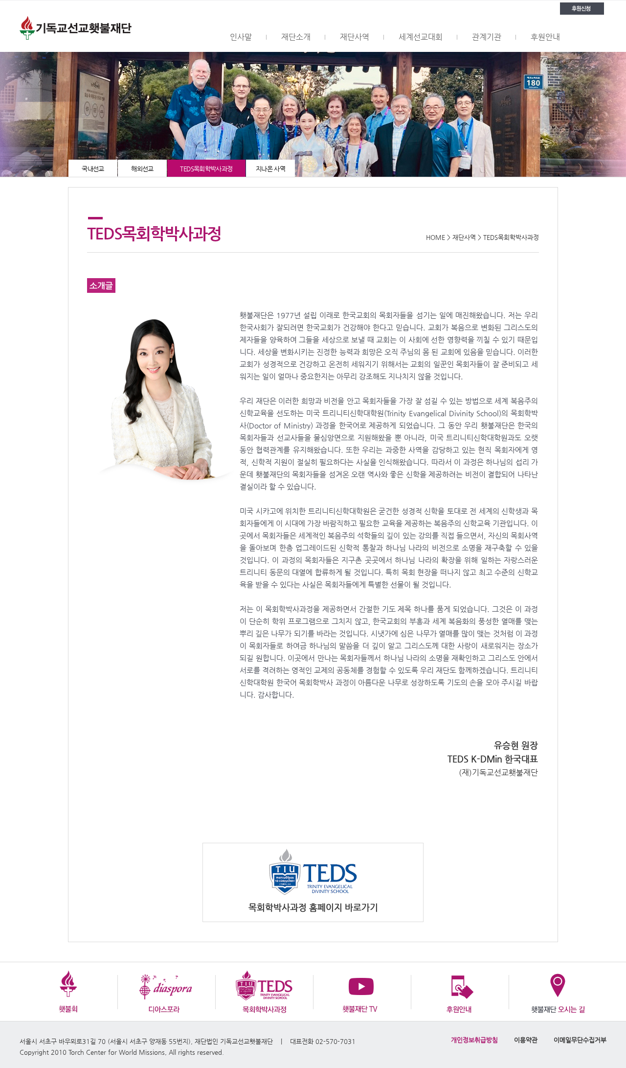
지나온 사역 (270, 168)
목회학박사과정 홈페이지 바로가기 (313, 907)
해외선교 (142, 168)
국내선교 (93, 168)
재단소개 (296, 37)
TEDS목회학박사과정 (206, 168)
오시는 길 (557, 991)
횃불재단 (76, 26)
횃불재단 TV (362, 991)
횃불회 (68, 991)
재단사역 (354, 37)
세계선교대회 (421, 37)
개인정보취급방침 (474, 1040)
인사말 (241, 37)
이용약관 (525, 1040)
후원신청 (582, 8)
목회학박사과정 (264, 991)
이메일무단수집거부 (580, 1040)
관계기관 (486, 37)
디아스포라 (166, 991)
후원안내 (545, 37)
